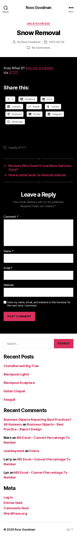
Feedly (13, 147)
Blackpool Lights (16, 374)
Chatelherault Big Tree (21, 366)
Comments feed (16, 508)
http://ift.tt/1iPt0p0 (39, 68)
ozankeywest (14, 451)
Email (8, 268)
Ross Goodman (38, 7)
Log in (8, 497)
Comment (11, 216)
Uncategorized (38, 23)
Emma (34, 451)
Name (8, 251)
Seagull (9, 399)
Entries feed (13, 503)
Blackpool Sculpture (19, 383)
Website (9, 285)
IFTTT (13, 73)
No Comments (41, 47)
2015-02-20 (56, 42)
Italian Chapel (14, 391)
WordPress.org (15, 513)
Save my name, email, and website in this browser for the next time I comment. (39, 304)
